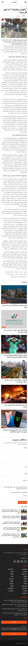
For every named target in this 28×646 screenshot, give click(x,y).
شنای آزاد (25, 591)
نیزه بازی (11, 583)
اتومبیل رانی (24, 569)
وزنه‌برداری (11, 591)
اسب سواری (24, 574)
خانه (26, 7)
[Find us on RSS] (14, 561)
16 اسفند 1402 (10, 16)
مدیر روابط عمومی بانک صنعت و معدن (18, 276)
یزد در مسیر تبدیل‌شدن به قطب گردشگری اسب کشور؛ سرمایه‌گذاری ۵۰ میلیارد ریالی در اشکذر (10, 511)
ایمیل (25, 473)
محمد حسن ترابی (11, 274)
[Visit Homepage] (14, 2)
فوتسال (11, 574)
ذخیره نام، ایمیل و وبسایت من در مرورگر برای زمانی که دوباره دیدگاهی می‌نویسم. (15, 487)
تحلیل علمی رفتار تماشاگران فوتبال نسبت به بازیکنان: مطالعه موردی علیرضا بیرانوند (15, 356)
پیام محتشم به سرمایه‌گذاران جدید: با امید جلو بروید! (14, 306)
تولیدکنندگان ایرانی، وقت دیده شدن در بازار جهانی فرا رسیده (15, 331)
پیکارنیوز (17, 16)
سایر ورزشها (24, 586)
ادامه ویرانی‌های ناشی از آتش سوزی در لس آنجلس (15, 406)
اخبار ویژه (22, 7)
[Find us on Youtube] (18, 561)
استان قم (20, 272)
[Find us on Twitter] (21, 561)
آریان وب (17, 643)
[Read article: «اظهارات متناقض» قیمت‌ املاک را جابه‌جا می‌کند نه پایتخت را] (14, 369)
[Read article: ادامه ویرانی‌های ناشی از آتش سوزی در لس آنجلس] (14, 394)
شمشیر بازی (24, 588)
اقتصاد (16, 272)
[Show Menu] (25, 2)
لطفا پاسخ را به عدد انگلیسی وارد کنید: (19, 492)
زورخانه (25, 583)
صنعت (17, 274)
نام (26, 467)
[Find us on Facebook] (25, 561)
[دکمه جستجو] (2, 2)
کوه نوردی (11, 579)
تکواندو (25, 579)
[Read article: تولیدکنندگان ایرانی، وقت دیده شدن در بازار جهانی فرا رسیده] (14, 319)
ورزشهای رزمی (10, 588)
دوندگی (25, 581)
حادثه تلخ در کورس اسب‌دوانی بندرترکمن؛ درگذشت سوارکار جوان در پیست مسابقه (11, 516)
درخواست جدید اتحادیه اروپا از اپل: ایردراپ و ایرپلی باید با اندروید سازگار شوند (15, 431)
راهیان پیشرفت (23, 274)
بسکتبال (25, 576)
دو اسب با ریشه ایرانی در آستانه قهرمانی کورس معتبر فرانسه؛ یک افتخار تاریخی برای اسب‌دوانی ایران (11, 535)
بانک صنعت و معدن (9, 272)
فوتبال (12, 571)
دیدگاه (25, 448)
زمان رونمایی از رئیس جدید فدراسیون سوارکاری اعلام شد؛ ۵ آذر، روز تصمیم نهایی (11, 522)
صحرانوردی (24, 593)
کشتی (12, 576)
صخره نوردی (10, 569)
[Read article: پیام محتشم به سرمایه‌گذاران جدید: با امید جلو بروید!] (14, 294)
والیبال (12, 586)
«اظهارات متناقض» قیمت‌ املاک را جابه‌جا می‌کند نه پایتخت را (16, 381)
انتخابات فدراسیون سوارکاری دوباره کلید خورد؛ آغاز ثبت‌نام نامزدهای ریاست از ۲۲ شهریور (11, 529)
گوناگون (11, 581)
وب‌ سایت (25, 480)
